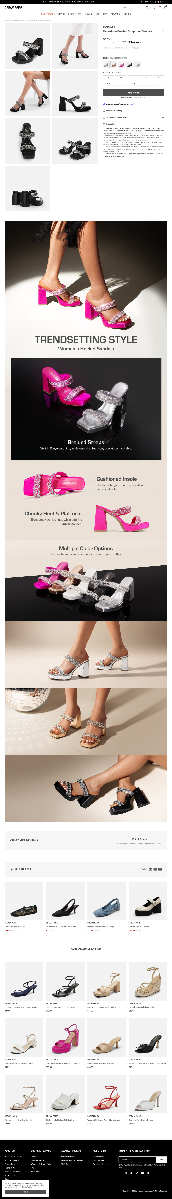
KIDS (105, 14)
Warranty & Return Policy (41, 1164)
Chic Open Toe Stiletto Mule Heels (141, 1120)
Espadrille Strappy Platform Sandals (142, 1007)
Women (7, 20)
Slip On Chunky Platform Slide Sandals (60, 1120)
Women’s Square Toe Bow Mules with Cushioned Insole (148, 1063)
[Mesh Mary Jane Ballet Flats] (24, 901)
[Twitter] (148, 1173)
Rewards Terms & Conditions (72, 1160)
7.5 (146, 78)
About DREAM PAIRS (13, 1157)
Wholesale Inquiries (101, 1164)
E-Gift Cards (65, 1164)
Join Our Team (99, 1160)
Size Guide (116, 72)
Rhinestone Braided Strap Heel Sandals (39, 20)
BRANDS (127, 14)
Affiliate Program (12, 1160)
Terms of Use (10, 1168)
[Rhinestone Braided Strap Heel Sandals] (106, 64)
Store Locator (98, 1157)
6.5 (121, 78)
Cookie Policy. (27, 1187)
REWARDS (115, 14)
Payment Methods (12, 1172)
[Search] (147, 7)
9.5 (133, 83)
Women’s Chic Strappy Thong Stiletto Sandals (103, 1120)
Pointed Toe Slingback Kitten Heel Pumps (61, 927)
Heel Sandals (21, 20)
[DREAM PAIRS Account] (155, 7)
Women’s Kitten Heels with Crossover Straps (21, 1007)
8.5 (108, 83)
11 (159, 83)
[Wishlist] (160, 7)
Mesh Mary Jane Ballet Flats (15, 927)
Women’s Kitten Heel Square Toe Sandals (102, 1063)
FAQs (33, 1168)
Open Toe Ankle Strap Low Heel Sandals (19, 1063)
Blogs (7, 1179)
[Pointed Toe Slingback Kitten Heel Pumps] (65, 901)
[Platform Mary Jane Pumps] (148, 901)
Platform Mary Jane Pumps (139, 927)
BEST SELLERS (74, 14)
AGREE (25, 1192)
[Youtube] (142, 1173)
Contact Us (35, 1157)
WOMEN (88, 14)
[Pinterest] (136, 1173)
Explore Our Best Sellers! (75, 2)
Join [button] (161, 1159)
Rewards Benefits (68, 1157)
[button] (162, 2)
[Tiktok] (131, 1173)
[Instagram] (125, 1173)
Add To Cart (134, 92)
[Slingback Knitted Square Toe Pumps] (106, 901)
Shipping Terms (37, 1160)
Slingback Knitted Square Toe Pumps (100, 927)
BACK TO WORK (48, 14)
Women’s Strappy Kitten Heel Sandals (18, 1120)
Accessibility (10, 1175)
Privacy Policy (10, 1164)
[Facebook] (120, 1173)
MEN (97, 14)
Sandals (13, 20)
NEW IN (61, 14)
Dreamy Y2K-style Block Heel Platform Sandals (63, 1063)
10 (146, 83)
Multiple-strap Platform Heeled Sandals (101, 1007)
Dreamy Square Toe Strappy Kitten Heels (60, 1007)
